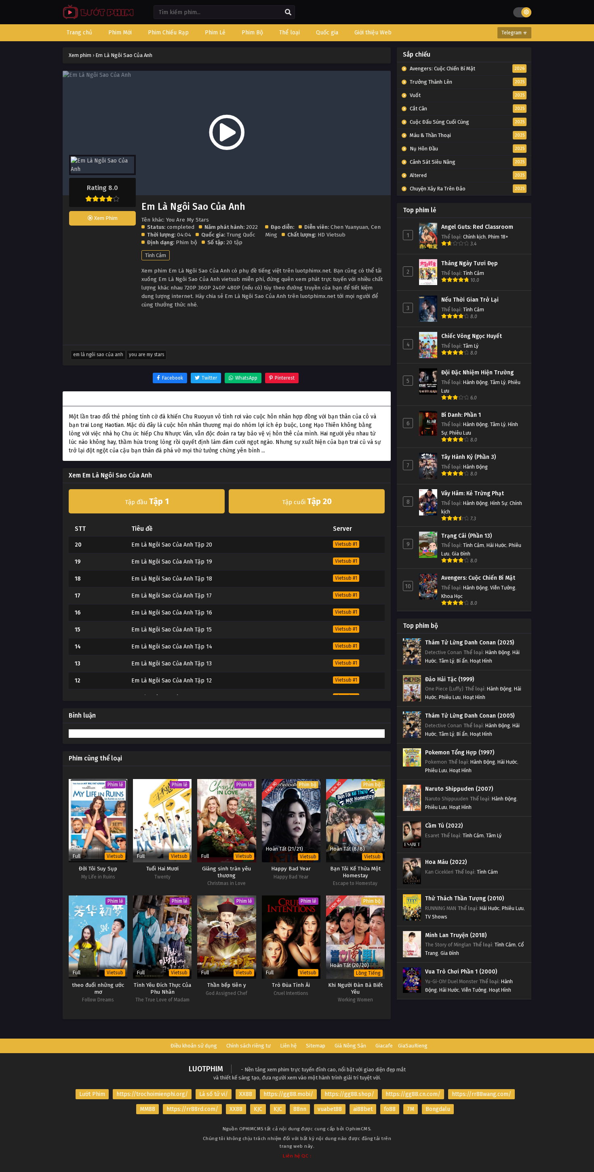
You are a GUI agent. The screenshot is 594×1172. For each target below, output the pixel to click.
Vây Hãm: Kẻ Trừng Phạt (472, 493)
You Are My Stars (146, 354)
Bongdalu (437, 1109)
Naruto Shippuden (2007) (459, 789)
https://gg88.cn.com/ (412, 1094)
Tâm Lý (470, 346)
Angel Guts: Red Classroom (477, 227)
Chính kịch (474, 237)
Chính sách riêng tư (248, 1046)
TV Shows (436, 917)
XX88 (245, 1094)
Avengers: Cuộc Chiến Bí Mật (478, 577)
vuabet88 (330, 1109)
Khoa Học (452, 596)
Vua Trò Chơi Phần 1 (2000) (461, 971)
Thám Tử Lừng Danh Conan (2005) (469, 715)
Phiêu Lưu (460, 433)
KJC (258, 1109)
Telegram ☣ (514, 33)
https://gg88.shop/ (349, 1094)
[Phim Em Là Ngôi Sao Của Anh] (96, 18)
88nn (299, 1109)
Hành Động (475, 382)
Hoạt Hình (481, 661)
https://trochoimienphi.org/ (152, 1094)
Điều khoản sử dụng (194, 1046)
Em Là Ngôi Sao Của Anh (98, 354)
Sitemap (315, 1046)
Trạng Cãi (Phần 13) (466, 535)
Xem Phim (105, 218)
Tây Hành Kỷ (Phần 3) (468, 457)
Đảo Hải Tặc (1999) (449, 679)
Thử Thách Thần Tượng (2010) (464, 898)
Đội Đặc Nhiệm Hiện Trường (477, 372)
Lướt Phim (92, 1094)
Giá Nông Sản (350, 1046)
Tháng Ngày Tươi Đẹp (469, 263)
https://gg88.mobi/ (288, 1094)
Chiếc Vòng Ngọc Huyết (471, 336)
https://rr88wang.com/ (481, 1094)
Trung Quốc (241, 234)
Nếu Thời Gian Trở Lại (470, 299)
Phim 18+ (498, 237)
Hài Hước (496, 545)
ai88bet (363, 1109)
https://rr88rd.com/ (192, 1109)
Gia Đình (461, 554)
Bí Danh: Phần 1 (461, 415)
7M (410, 1109)
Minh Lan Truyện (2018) (456, 935)
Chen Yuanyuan (349, 227)
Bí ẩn (462, 661)
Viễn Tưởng (502, 588)
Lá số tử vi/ (213, 1094)
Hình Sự (498, 503)
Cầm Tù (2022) (444, 825)
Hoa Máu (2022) (446, 862)
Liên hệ (288, 1046)
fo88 (390, 1109)
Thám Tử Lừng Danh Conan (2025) (469, 642)
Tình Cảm (155, 255)
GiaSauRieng (413, 1046)
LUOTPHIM (206, 1068)
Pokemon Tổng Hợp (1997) (459, 752)
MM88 (147, 1109)
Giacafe (384, 1046)
